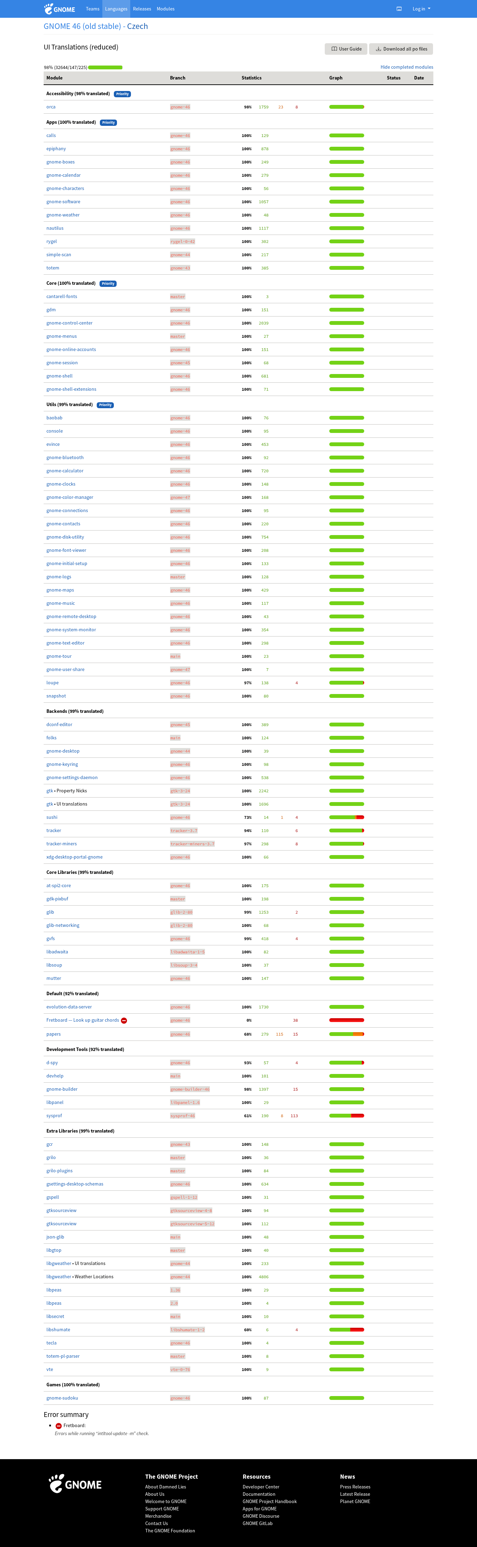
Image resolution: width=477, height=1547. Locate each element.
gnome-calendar (63, 175)
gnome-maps (60, 590)
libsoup (54, 965)
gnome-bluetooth (65, 457)
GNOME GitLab (258, 1523)
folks (51, 737)
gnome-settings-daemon (72, 777)
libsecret (55, 1316)
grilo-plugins (59, 1170)
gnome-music (60, 603)
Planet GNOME (355, 1501)
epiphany (56, 148)
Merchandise (158, 1516)
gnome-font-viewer (66, 550)
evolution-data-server (69, 1007)
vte (49, 1369)
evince (53, 444)
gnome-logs (58, 576)
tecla (51, 1343)
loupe (52, 682)
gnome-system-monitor (71, 629)
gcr (49, 1144)
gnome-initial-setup (66, 563)
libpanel (55, 1102)
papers (53, 1034)
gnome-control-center (69, 323)
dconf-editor (59, 724)
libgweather (59, 1263)
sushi (51, 817)
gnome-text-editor (65, 643)
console (54, 431)
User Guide (350, 49)
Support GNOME (162, 1509)
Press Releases (355, 1487)
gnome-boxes (60, 162)
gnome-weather (63, 215)
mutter (53, 978)
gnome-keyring (62, 764)
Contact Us (156, 1523)
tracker (53, 830)
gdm (51, 309)
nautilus (55, 228)
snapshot (56, 696)
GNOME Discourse (261, 1516)
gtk (50, 790)
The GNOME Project (171, 1476)
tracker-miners (61, 843)
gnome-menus (61, 336)
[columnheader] (105, 78)
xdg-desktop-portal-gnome (74, 857)
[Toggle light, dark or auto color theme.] (401, 9)
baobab (54, 417)
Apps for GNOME (260, 1509)
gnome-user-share (65, 669)
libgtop (53, 1250)
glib (50, 912)
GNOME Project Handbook (270, 1501)
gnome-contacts (63, 523)
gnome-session (62, 362)
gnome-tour (59, 656)
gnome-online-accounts (71, 349)
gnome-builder (62, 1089)
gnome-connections (67, 510)
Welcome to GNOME (165, 1501)
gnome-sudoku (62, 1398)
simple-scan (58, 254)
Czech (137, 26)
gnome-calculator (64, 470)
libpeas (53, 1290)
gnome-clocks (60, 484)
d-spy (52, 1062)
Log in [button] (419, 9)
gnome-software (63, 201)
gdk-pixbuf (57, 899)
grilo (51, 1157)
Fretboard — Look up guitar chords (83, 1020)
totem (52, 268)
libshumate (58, 1329)
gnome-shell (59, 376)
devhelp (55, 1076)
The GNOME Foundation (170, 1530)
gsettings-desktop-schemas (74, 1184)
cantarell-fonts (61, 296)
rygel (51, 241)
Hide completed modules (407, 67)
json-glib (55, 1237)
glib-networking (62, 925)
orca (51, 107)
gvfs (50, 938)
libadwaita (57, 951)
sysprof (54, 1115)
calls (51, 135)
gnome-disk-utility (65, 537)
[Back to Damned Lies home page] (61, 9)
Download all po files (404, 49)
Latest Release (355, 1494)
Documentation (259, 1494)
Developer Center (261, 1487)
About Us (154, 1494)
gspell (52, 1197)
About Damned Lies (165, 1487)
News (347, 1476)
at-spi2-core (58, 885)
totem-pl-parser (63, 1356)
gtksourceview (61, 1210)
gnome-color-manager (69, 497)
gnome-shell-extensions (71, 389)
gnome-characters (65, 188)
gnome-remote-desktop (71, 616)
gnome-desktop (63, 751)
